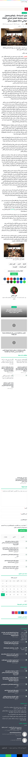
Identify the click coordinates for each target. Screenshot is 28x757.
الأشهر (14, 537)
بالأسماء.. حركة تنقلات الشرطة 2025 (11, 648)
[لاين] (14, 282)
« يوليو (25, 600)
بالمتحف (12, 209)
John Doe (19, 738)
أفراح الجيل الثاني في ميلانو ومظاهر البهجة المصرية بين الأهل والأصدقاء (11, 642)
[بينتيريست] (11, 279)
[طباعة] (8, 282)
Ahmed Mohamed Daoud (15, 732)
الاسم (25, 508)
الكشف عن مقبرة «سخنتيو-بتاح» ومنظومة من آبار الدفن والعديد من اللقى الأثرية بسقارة (14, 311)
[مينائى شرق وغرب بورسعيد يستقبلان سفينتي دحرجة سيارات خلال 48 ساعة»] (23, 568)
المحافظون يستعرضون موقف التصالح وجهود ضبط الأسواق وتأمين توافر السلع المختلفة (21, 369)
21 (10, 591)
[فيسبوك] (24, 279)
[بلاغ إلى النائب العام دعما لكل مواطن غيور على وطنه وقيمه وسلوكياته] (23, 655)
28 (10, 594)
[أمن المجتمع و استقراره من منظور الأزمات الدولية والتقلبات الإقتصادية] (23, 661)
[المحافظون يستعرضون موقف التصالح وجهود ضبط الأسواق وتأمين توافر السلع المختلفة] (21, 362)
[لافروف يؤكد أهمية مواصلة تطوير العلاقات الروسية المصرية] (23, 562)
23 (2, 591)
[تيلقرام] (21, 282)
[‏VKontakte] (4, 279)
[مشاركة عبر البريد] (11, 282)
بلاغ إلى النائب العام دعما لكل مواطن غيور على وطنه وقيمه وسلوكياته (9, 654)
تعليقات (5, 537)
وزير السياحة (22, 267)
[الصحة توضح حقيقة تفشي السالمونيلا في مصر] (23, 556)
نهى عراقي (23, 23)
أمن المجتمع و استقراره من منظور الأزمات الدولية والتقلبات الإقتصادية (10, 660)
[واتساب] (24, 282)
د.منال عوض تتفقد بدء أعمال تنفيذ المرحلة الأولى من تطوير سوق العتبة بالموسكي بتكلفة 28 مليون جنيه (7, 369)
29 (6, 594)
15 (6, 589)
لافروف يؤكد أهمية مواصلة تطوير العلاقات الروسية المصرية (11, 561)
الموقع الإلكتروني (24, 519)
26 (17, 594)
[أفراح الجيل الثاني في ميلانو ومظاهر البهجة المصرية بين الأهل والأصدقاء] (23, 643)
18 (21, 591)
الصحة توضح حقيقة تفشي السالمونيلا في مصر (9, 555)
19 (17, 591)
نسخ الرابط (14, 274)
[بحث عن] (1, 5)
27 (14, 594)
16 (2, 589)
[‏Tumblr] (14, 279)
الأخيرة (22, 537)
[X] (21, 279)
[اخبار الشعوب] (24, 1)
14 (10, 589)
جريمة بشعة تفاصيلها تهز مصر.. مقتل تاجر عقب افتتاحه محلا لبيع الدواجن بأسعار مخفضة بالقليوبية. (9, 634)
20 (14, 591)
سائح (24, 264)
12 (17, 589)
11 (21, 589)
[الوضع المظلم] (4, 5)
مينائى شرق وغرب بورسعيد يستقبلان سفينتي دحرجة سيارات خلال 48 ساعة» (10, 567)
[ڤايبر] (18, 282)
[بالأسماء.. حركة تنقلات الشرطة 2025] (23, 649)
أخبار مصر (24, 13)
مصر (19, 264)
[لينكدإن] (18, 279)
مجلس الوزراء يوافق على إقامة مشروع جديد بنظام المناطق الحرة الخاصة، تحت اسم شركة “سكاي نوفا (10, 549)
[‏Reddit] (8, 279)
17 (25, 591)
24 (25, 594)
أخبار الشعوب (4, 747)
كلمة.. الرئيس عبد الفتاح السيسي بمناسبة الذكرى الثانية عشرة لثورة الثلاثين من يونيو (7, 385)
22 (6, 591)
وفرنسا (14, 267)
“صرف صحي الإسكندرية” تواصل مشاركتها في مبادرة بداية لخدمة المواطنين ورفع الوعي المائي (21, 479)
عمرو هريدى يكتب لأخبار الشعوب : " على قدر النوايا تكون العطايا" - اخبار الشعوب (12, 728)
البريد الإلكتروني (23, 513)
